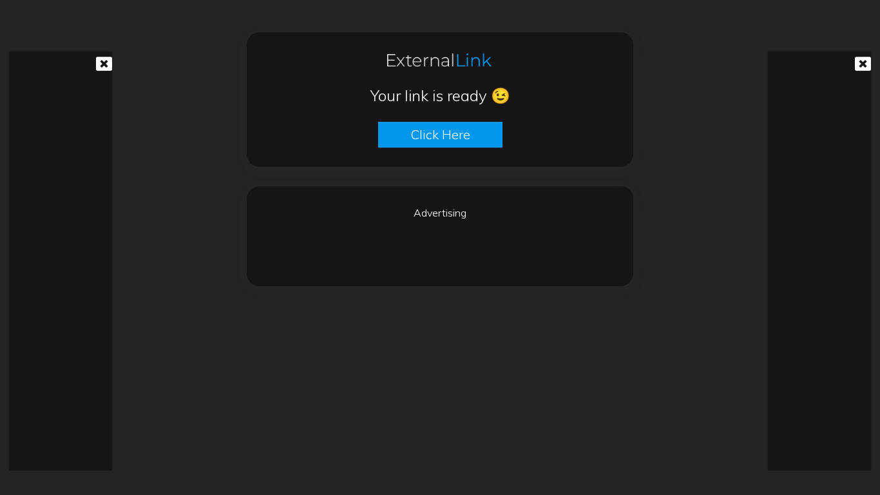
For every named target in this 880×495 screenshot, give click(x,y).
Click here (440, 134)
